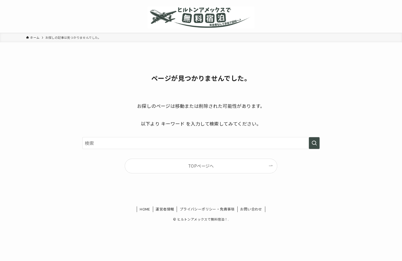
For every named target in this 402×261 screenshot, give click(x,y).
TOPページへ (201, 166)
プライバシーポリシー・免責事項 (207, 209)
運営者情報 (165, 209)
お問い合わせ (251, 209)
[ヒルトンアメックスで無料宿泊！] (201, 17)
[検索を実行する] (314, 143)
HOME (145, 209)
